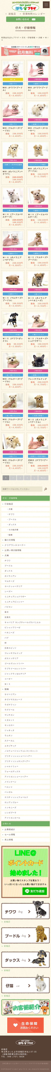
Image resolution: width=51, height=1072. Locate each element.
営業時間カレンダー (34, 14)
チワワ (7, 561)
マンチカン (9, 715)
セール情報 (10, 834)
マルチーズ (9, 581)
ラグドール (9, 710)
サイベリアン (10, 694)
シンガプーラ (10, 813)
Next (43, 478)
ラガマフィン (10, 705)
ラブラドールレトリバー (15, 669)
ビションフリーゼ (12, 627)
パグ (7, 638)
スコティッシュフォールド (16, 797)
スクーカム (9, 741)
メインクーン (10, 782)
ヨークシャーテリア (13, 586)
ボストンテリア (11, 658)
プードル (9, 566)
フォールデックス (12, 771)
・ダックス (10, 525)
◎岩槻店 (9, 504)
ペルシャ (9, 787)
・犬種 (9, 509)
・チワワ (9, 514)
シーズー (9, 591)
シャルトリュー (11, 766)
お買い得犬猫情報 (13, 550)
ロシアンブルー (11, 802)
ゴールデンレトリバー (14, 663)
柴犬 (7, 612)
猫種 (7, 689)
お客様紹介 (10, 829)
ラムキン (9, 735)
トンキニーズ (10, 808)
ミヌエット (9, 720)
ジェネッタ (9, 730)
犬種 (7, 555)
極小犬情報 (10, 540)
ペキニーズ (9, 633)
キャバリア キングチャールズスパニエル (23, 622)
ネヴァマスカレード (13, 699)
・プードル (10, 519)
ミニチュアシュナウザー (15, 597)
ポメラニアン (10, 576)
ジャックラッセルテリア (15, 674)
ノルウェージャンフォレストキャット (21, 751)
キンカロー (9, 725)
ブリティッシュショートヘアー (18, 756)
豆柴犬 (7, 617)
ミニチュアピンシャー (14, 602)
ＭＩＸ (7, 684)
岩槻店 (12, 14)
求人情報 (9, 840)
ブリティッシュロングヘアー (17, 761)
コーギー (9, 679)
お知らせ (7, 823)
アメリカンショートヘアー (16, 777)
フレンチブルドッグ (13, 653)
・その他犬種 (11, 530)
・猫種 (9, 535)
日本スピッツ (10, 648)
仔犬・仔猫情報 (10, 498)
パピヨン (9, 607)
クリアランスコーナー (15, 545)
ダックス (9, 571)
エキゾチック (10, 746)
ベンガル (9, 792)
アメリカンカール (12, 818)
